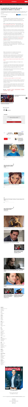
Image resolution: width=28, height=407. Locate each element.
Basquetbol (2, 356)
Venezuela (13, 89)
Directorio (14, 403)
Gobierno (2, 315)
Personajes (2, 362)
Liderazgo (2, 350)
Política (10, 4)
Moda (1, 328)
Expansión (2, 307)
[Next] (26, 98)
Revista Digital (26, 1)
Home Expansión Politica (4, 308)
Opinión (2, 351)
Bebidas (2, 361)
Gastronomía (2, 360)
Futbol (1, 354)
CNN (6, 109)
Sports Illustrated (3, 353)
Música (2, 335)
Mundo (9, 90)
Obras (22, 4)
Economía (12, 4)
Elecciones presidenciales (17, 89)
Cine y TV (2, 334)
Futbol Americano (3, 355)
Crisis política (22, 89)
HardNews (12, 90)
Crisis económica (5, 90)
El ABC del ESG (3, 347)
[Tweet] (16, 14)
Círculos (2, 323)
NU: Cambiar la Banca (14, 390)
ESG (23, 4)
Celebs (2, 329)
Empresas (7, 4)
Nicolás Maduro (8, 89)
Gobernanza (2, 344)
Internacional (15, 4)
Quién (1, 321)
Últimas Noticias (4, 4)
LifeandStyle (2, 313)
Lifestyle (2, 357)
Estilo (1, 332)
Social (1, 343)
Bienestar (2, 363)
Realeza (2, 322)
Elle (1, 327)
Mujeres (26, 4)
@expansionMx (4, 16)
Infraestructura (3, 339)
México (2, 316)
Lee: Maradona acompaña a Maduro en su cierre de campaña (12, 78)
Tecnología (19, 4)
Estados (2, 318)
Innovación (2, 346)
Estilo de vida (2, 330)
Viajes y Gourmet (3, 325)
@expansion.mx (14, 393)
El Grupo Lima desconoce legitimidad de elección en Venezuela (7, 103)
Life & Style (2, 331)
